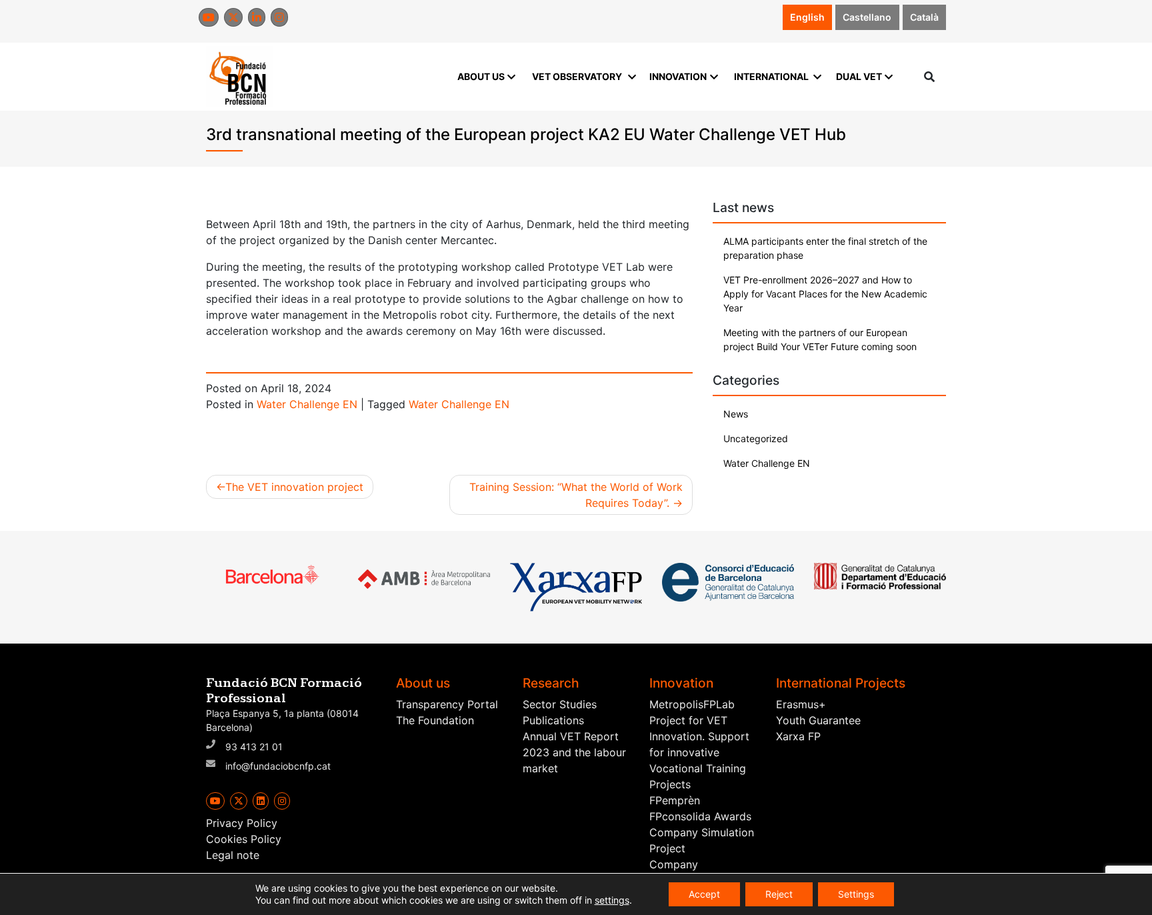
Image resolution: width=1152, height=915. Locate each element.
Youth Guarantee (818, 720)
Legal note (232, 855)
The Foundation (435, 720)
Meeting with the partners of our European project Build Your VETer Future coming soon (820, 339)
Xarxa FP (798, 736)
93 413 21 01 (254, 746)
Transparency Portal (447, 704)
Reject (779, 894)
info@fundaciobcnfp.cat (278, 766)
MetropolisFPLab (692, 704)
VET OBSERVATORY (577, 76)
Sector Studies (560, 704)
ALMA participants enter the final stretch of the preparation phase (825, 248)
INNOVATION (678, 76)
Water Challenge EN (307, 404)
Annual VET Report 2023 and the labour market (574, 752)
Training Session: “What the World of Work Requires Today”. (576, 495)
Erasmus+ (801, 704)
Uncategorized (755, 438)
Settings (856, 894)
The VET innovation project (294, 487)
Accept (704, 894)
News (735, 413)
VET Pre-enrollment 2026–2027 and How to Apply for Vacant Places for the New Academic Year (825, 293)
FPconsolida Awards (700, 816)
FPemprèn (674, 800)
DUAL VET (859, 76)
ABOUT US (481, 76)
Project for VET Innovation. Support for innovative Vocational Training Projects (699, 752)
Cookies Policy (243, 839)
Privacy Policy (241, 823)
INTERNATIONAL (771, 76)
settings (612, 900)
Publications (553, 720)
